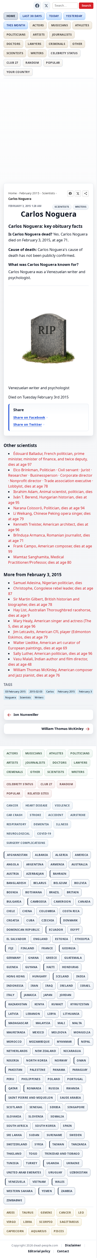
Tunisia (13, 1163)
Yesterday (74, 16)
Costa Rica (71, 911)
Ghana (33, 958)
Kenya (39, 1004)
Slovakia (14, 1116)
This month (16, 25)
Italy (11, 995)
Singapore (76, 1107)
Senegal (36, 1107)
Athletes (82, 25)
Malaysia (43, 1023)
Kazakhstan (17, 1004)
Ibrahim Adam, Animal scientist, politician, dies (52, 491)
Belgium (60, 883)
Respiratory (16, 824)
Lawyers (34, 44)
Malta (77, 1023)
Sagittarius (69, 1222)
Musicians (59, 25)
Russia (53, 1088)
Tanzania (78, 1144)
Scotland (14, 1107)
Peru (10, 1079)
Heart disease (36, 805)
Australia (80, 864)
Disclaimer (73, 1245)
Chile (11, 911)
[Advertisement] (48, 130)
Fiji (11, 948)
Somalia (57, 1116)
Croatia (13, 920)
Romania (34, 1088)
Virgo (11, 1222)
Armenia (57, 864)
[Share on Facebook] (70, 193)
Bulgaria (14, 901)
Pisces (59, 1231)
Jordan (66, 995)
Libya (51, 1014)
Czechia (48, 920)
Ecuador (56, 930)
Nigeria (13, 1060)
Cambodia (38, 901)
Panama (59, 1070)
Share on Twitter (27, 424)
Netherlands (17, 1051)
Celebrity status (64, 53)
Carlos (50, 691)
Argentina (34, 864)
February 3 (85, 691)
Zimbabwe (14, 1200)
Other (77, 44)
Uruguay (55, 1172)
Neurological (18, 833)
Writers (37, 53)
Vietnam (39, 1182)
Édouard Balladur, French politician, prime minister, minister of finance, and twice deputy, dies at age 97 (48, 459)
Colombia (47, 911)
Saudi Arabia (70, 1098)
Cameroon (62, 901)
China (27, 911)
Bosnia (12, 892)
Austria (13, 874)
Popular (53, 63)
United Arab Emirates (24, 1172)
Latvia (13, 1014)
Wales (60, 1182)
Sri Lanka (14, 1135)
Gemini (46, 1212)
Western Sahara (20, 1191)
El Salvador (16, 939)
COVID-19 (44, 833)
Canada (84, 901)
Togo (33, 1154)
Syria (39, 1144)
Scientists (15, 53)
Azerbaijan (35, 874)
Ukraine (72, 1163)
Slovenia (35, 1116)
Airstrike (77, 815)
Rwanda (72, 1088)
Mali (61, 1023)
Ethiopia (82, 939)
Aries (11, 1212)
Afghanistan (17, 855)
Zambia (66, 1191)
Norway (61, 1060)
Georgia (68, 948)
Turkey (31, 1163)
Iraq (49, 986)
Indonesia (15, 986)
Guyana (31, 967)
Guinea (12, 967)
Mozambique (39, 1042)
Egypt (75, 930)
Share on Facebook (29, 417)
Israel (85, 986)
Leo (81, 1212)
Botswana (33, 892)
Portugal (75, 1079)
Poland (54, 1079)
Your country (18, 72)
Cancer (12, 805)
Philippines (30, 1079)
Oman (81, 1060)
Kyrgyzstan (79, 1004)
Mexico (38, 1032)
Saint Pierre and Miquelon (30, 1098)
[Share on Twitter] (78, 193)
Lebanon (33, 1014)
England (40, 939)
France (47, 948)
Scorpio (46, 1222)
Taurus (27, 1212)
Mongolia (82, 1032)
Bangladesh (16, 883)
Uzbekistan (79, 1172)
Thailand (14, 1154)
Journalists (62, 34)
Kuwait (57, 1004)
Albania (41, 855)
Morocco (14, 1042)
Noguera (10, 697)
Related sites (38, 793)
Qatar (13, 1088)
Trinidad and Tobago (62, 1154)
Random (32, 63)
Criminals (57, 44)
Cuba (30, 920)
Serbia (55, 1107)
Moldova (58, 1032)
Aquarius (38, 1231)
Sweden (75, 1135)
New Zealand (45, 1051)
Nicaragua (72, 1051)
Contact (63, 1251)
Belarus (39, 883)
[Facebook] (37, 6)
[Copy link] (85, 193)
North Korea (36, 1060)
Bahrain (59, 874)
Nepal (85, 1042)
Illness (62, 824)
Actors (38, 25)
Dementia (41, 824)
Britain (73, 892)
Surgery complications (26, 843)
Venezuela (16, 1182)
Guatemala (73, 958)
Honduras (70, 967)
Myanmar (64, 1042)
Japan (48, 995)
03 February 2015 (15, 691)
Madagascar (18, 1023)
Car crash (15, 815)
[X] (46, 6)
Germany (14, 958)
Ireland (66, 986)
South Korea (45, 1126)
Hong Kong (16, 976)
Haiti (50, 967)
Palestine (37, 1070)
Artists (39, 34)
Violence (62, 805)
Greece (51, 958)
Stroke (35, 815)
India (80, 976)
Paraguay (80, 1070)
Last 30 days (32, 16)
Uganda (52, 1163)
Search (86, 5)
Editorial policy (39, 1251)
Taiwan (58, 1144)
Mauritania (16, 1032)
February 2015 (29, 193)
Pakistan (15, 1070)
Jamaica (30, 995)
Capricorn (15, 1231)
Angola (13, 864)
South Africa (17, 1126)
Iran (34, 986)
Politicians (16, 34)
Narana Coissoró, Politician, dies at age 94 (49, 507)
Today (54, 16)
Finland (27, 948)
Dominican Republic (23, 930)
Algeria (61, 855)
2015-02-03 (36, 691)
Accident (55, 815)
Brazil (54, 892)
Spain (67, 1126)
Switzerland (17, 1144)
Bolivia (80, 883)
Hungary (39, 976)
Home (11, 16)
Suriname (54, 1135)
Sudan (34, 1135)
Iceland (62, 976)
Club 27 (12, 63)
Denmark (70, 920)
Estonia (61, 939)
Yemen (47, 1191)
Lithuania (71, 1014)
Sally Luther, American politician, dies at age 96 (52, 653)
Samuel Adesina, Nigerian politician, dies (47, 582)
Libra (27, 1222)
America (81, 855)
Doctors (14, 44)
